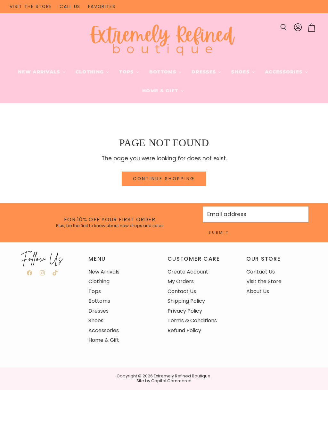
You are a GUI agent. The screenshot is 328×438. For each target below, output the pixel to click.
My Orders (181, 281)
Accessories (284, 72)
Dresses (204, 72)
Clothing (91, 72)
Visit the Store (264, 281)
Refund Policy (184, 330)
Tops (127, 72)
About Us (257, 291)
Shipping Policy (186, 301)
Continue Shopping (164, 179)
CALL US (70, 6)
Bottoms (163, 72)
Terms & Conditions (192, 320)
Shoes (241, 72)
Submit (219, 232)
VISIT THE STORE (31, 6)
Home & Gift (161, 91)
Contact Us (182, 291)
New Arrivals (40, 72)
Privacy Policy (185, 311)
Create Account (188, 271)
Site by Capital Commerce (164, 381)
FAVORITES (102, 6)
